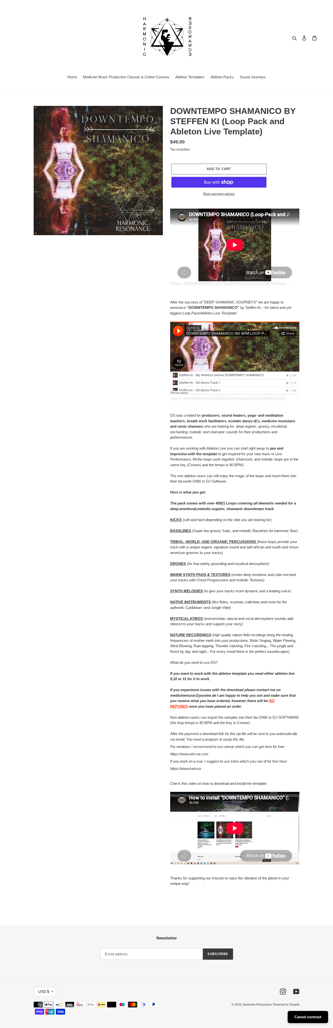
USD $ (43, 991)
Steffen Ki (175, 283)
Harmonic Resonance (257, 1004)
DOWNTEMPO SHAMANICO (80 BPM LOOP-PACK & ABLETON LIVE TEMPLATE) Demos (234, 283)
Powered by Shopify (286, 1004)
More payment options (219, 194)
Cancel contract (307, 1017)
